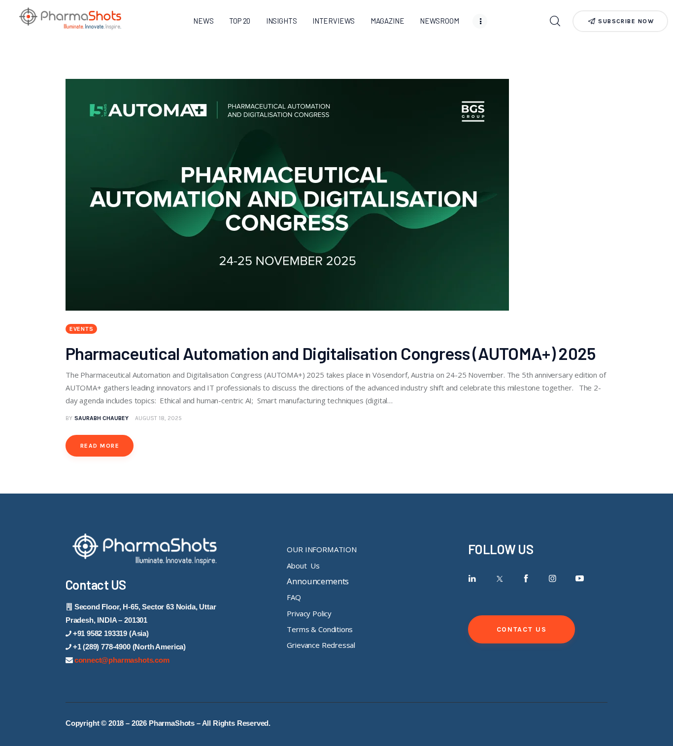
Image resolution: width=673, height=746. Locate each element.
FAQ (294, 597)
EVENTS (81, 328)
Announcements (318, 581)
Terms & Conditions (320, 629)
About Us (303, 565)
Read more (99, 445)
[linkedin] (472, 578)
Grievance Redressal (321, 645)
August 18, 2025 (158, 418)
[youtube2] (579, 578)
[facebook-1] (526, 578)
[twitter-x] (499, 578)
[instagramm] (553, 578)
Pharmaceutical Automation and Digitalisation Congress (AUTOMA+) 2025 (332, 353)
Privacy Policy (309, 613)
